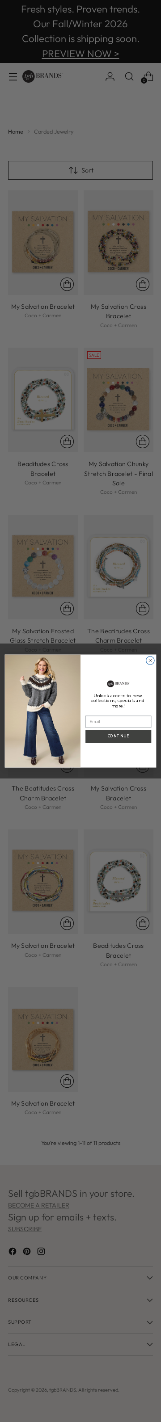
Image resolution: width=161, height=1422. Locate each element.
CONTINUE (118, 736)
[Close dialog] (150, 660)
